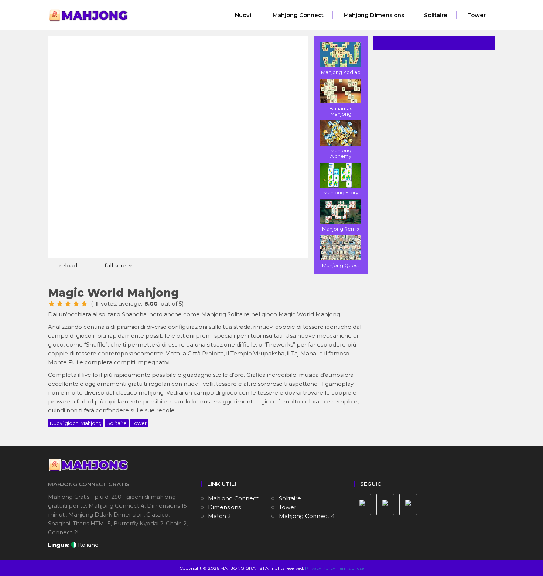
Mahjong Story (340, 192)
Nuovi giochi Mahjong (76, 423)
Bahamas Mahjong (340, 111)
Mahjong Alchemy (340, 153)
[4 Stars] (76, 303)
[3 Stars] (68, 303)
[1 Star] (51, 303)
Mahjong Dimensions (374, 14)
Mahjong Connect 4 (307, 515)
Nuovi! (244, 14)
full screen (119, 265)
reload (68, 265)
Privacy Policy (320, 568)
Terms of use (351, 568)
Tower (476, 14)
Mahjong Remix (340, 229)
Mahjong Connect (298, 14)
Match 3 (219, 515)
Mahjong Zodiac (340, 72)
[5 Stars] (84, 303)
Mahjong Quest (340, 265)
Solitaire (435, 14)
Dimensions (224, 507)
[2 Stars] (60, 303)
